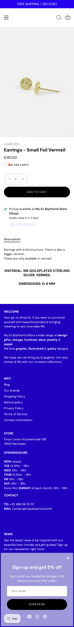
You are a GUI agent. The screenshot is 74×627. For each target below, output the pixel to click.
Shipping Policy (14, 396)
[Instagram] (37, 616)
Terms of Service (15, 414)
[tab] (14, 239)
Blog (7, 385)
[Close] (68, 558)
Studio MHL (12, 144)
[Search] (58, 18)
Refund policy (13, 402)
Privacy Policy (13, 408)
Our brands (12, 390)
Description (12, 239)
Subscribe (37, 604)
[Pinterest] (45, 616)
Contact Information (18, 420)
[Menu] (6, 17)
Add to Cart (37, 192)
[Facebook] (29, 616)
